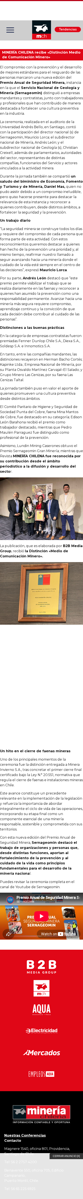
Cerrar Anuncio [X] (66, 1156)
